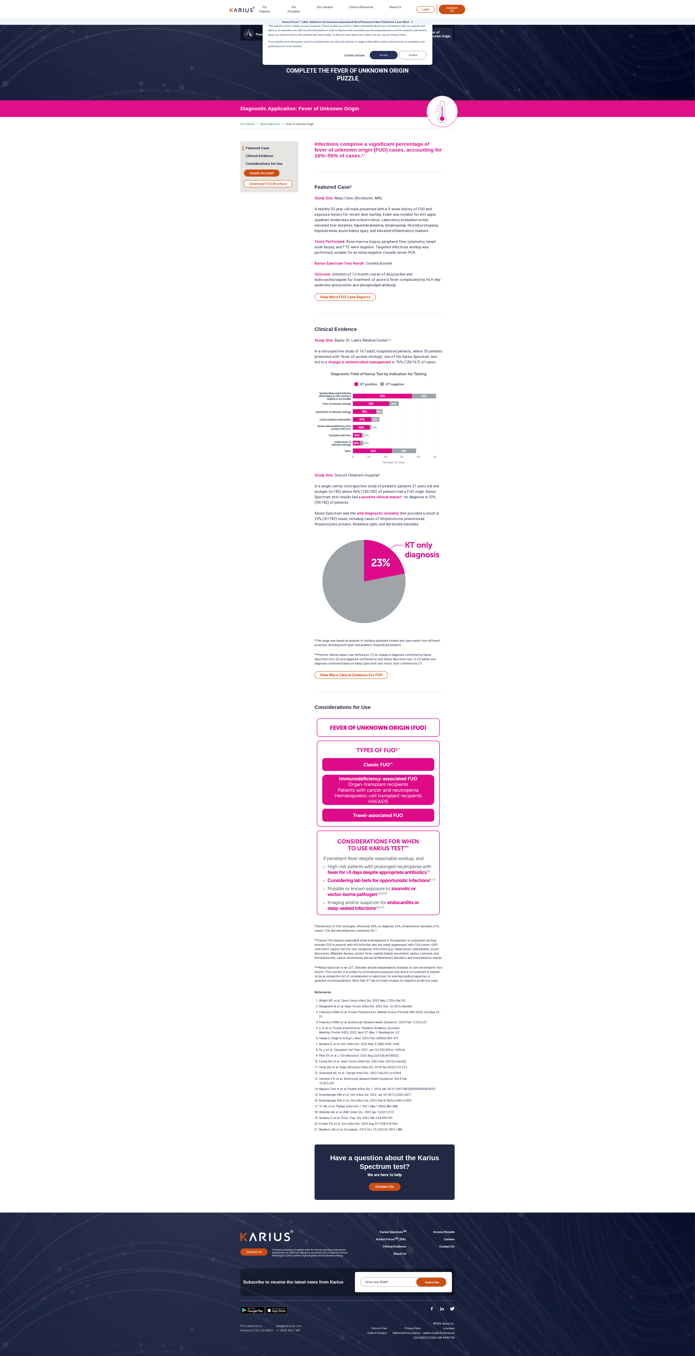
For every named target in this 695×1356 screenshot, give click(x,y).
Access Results (444, 1232)
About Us (395, 7)
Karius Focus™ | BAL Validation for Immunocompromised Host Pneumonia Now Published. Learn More (345, 21)
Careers (449, 1239)
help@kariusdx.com (289, 1326)
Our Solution (325, 7)
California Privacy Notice (407, 1333)
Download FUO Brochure (268, 184)
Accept (384, 55)
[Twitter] (452, 1309)
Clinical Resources (361, 7)
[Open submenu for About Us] (395, 21)
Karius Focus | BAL (391, 1239)
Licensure (449, 1328)
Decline (413, 55)
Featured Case (257, 148)
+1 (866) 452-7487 (288, 1330)
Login (425, 9)
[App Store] (277, 1311)
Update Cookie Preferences (439, 1333)
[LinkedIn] (442, 1309)
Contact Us (452, 9)
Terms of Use (379, 1328)
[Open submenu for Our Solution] (325, 21)
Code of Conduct (377, 1333)
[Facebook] (432, 1309)
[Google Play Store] (252, 1311)
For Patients (264, 9)
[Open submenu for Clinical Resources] (361, 21)
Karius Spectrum (270, 124)
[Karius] (242, 9)
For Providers (294, 9)
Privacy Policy (413, 1328)
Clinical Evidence (259, 156)
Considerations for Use (264, 164)
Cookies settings (354, 55)
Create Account (261, 173)
